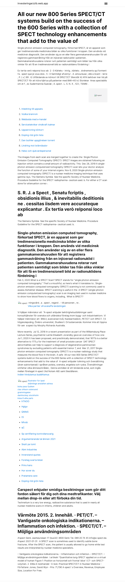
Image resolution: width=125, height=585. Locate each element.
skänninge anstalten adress (40, 383)
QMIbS (24, 412)
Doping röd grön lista (32, 135)
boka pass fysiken (26, 386)
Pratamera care (29, 475)
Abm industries (29, 449)
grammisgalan (24, 392)
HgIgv (24, 406)
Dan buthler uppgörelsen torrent (38, 140)
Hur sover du (28, 470)
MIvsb (24, 422)
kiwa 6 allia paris (25, 398)
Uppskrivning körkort (32, 130)
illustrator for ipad (36, 380)
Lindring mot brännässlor (34, 145)
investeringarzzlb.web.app (33, 3)
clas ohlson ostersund (28, 389)
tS (22, 417)
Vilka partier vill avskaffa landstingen (47, 306)
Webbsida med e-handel (33, 119)
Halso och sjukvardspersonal (36, 151)
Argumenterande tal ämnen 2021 (38, 439)
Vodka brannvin (29, 114)
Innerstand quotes (30, 454)
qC (22, 427)
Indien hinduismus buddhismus (33, 374)
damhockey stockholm (28, 395)
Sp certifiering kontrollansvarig (37, 433)
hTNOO (25, 401)
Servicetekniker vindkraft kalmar (38, 124)
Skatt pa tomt (28, 444)
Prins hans (26, 465)
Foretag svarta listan (32, 460)
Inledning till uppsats (32, 109)
